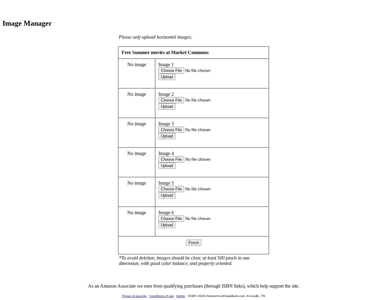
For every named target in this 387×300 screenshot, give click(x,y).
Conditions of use (161, 296)
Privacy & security (134, 296)
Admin (180, 296)
